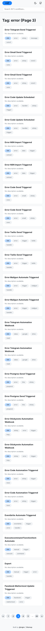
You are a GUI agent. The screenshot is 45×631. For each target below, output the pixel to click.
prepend (10, 386)
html (8, 483)
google (24, 334)
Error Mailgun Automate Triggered (22, 277)
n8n (8, 38)
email (24, 196)
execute (9, 553)
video (16, 334)
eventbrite (17, 524)
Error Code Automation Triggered (21, 470)
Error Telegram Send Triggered (20, 29)
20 (37, 616)
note (8, 65)
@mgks (22, 627)
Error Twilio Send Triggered (18, 232)
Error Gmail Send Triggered (18, 52)
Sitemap (29, 627)
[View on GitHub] (40, 3)
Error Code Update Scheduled (19, 97)
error (16, 38)
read (8, 338)
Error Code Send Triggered (18, 187)
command (20, 553)
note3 (9, 42)
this (23, 382)
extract (9, 155)
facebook (17, 598)
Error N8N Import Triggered (18, 142)
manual (16, 549)
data (23, 151)
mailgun (34, 286)
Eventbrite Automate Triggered (20, 515)
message (34, 38)
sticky (24, 38)
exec (8, 200)
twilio (33, 241)
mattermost (11, 602)
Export (8, 563)
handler (25, 106)
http (8, 434)
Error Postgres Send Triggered (20, 374)
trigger (9, 110)
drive (34, 334)
